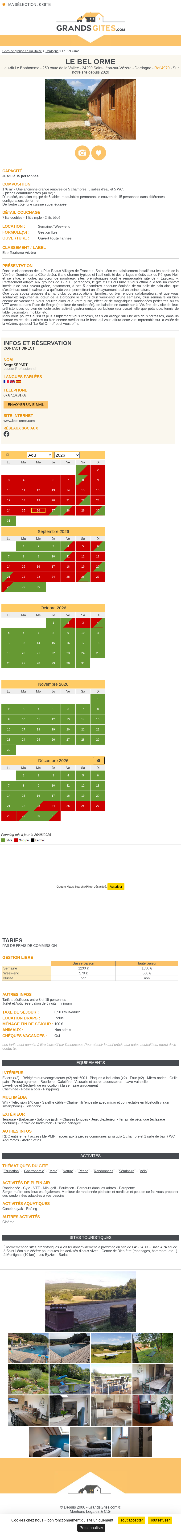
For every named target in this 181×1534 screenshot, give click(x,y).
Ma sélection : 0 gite (29, 5)
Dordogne (51, 51)
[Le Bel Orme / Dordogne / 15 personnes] (90, 138)
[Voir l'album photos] (82, 159)
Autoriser (116, 886)
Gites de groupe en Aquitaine (22, 51)
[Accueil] (90, 21)
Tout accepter (131, 1520)
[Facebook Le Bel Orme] (6, 435)
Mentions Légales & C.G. (90, 1511)
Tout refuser (160, 1520)
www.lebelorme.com (19, 421)
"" (11, 1171)
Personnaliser (91, 1528)
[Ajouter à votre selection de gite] (98, 159)
